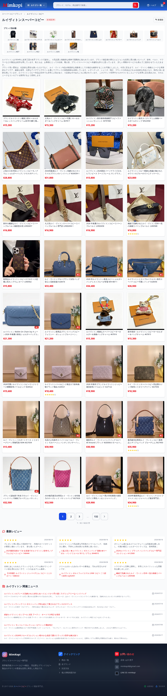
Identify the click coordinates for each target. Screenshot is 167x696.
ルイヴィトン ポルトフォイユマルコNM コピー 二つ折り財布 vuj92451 (83, 574)
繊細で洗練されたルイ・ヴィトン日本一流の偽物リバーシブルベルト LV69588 (139, 574)
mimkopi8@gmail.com (130, 666)
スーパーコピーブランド (12, 14)
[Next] (104, 516)
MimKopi (14, 654)
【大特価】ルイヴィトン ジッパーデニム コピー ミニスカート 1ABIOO (29, 574)
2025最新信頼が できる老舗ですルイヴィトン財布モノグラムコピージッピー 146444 (29, 552)
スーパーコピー (20, 686)
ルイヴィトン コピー (35, 14)
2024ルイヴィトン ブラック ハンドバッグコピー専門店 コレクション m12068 (139, 552)
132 (96, 516)
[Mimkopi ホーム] (12, 5)
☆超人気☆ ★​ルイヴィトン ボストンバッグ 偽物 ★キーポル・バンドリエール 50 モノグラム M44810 (84, 552)
